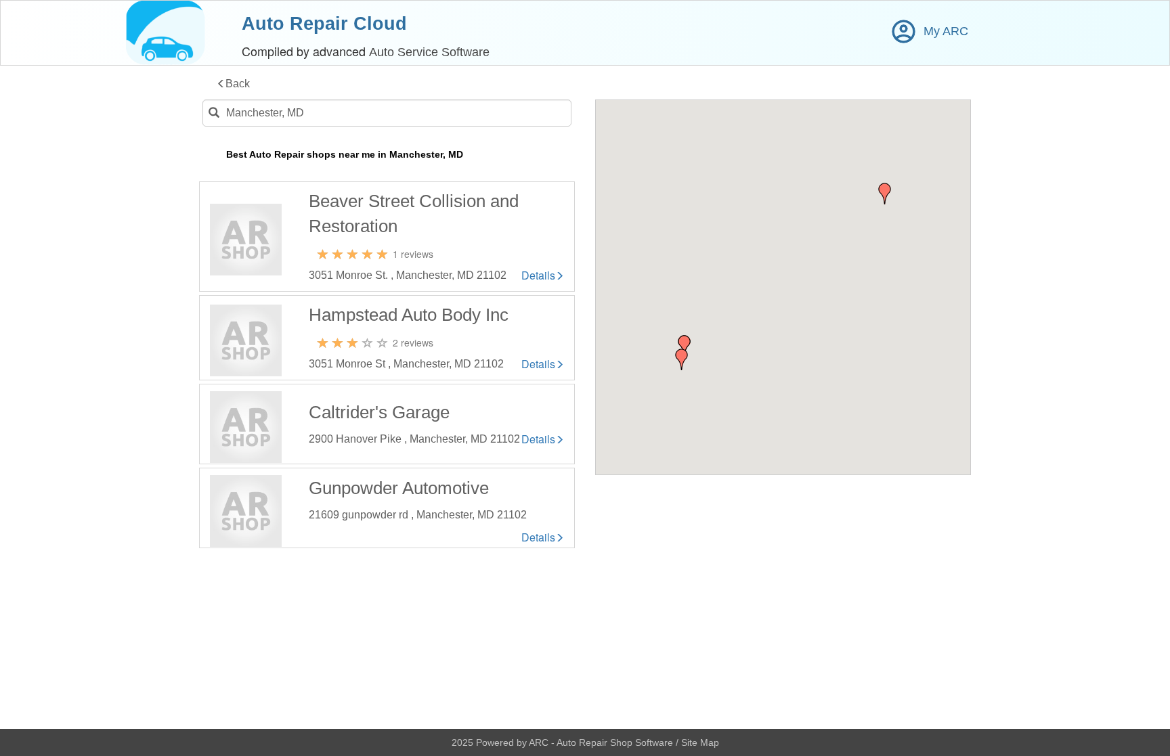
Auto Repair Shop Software (616, 742)
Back (237, 83)
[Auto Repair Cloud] (165, 33)
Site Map (700, 742)
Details (538, 275)
